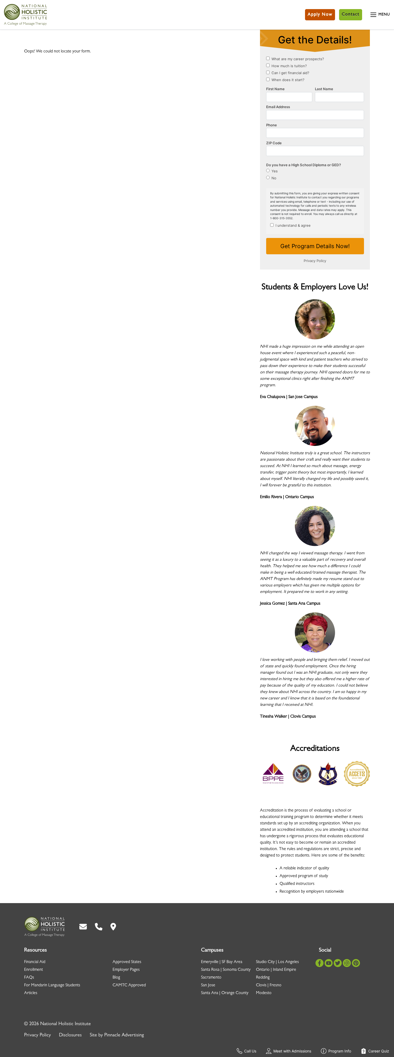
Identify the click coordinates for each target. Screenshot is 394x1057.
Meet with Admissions (292, 1051)
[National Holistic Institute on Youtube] (328, 963)
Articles (30, 993)
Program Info (339, 1051)
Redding (263, 978)
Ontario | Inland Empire (276, 970)
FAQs (29, 978)
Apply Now (320, 15)
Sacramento (211, 978)
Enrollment (33, 970)
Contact (350, 15)
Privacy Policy (37, 1035)
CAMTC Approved (129, 985)
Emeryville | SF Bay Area (221, 962)
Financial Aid (34, 962)
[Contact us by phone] (98, 927)
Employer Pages (126, 970)
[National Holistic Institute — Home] (25, 14)
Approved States (127, 962)
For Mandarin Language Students (52, 985)
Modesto (264, 993)
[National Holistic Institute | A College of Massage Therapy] (44, 927)
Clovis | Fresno (268, 985)
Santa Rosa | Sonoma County (226, 970)
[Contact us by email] (83, 927)
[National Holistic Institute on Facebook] (319, 963)
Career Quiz (378, 1051)
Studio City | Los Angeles (277, 962)
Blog (116, 978)
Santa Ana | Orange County (224, 993)
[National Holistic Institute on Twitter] (337, 963)
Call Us (250, 1051)
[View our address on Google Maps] (113, 927)
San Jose (208, 985)
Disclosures (70, 1035)
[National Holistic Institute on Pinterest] (355, 963)
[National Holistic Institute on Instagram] (346, 963)
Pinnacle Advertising (124, 1035)
